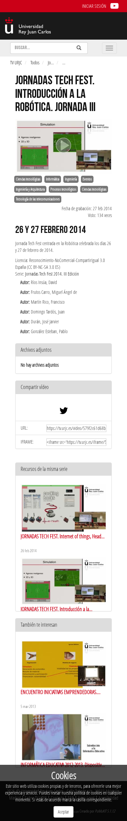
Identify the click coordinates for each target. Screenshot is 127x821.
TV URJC (16, 62)
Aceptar (63, 811)
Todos (34, 62)
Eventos (87, 179)
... (63, 62)
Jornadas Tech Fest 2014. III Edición (52, 274)
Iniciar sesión (94, 6)
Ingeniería (71, 179)
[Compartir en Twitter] (63, 412)
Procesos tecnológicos (63, 189)
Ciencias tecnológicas (28, 179)
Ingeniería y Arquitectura (30, 189)
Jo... (51, 62)
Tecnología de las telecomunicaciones (38, 199)
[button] (63, 387)
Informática (52, 179)
